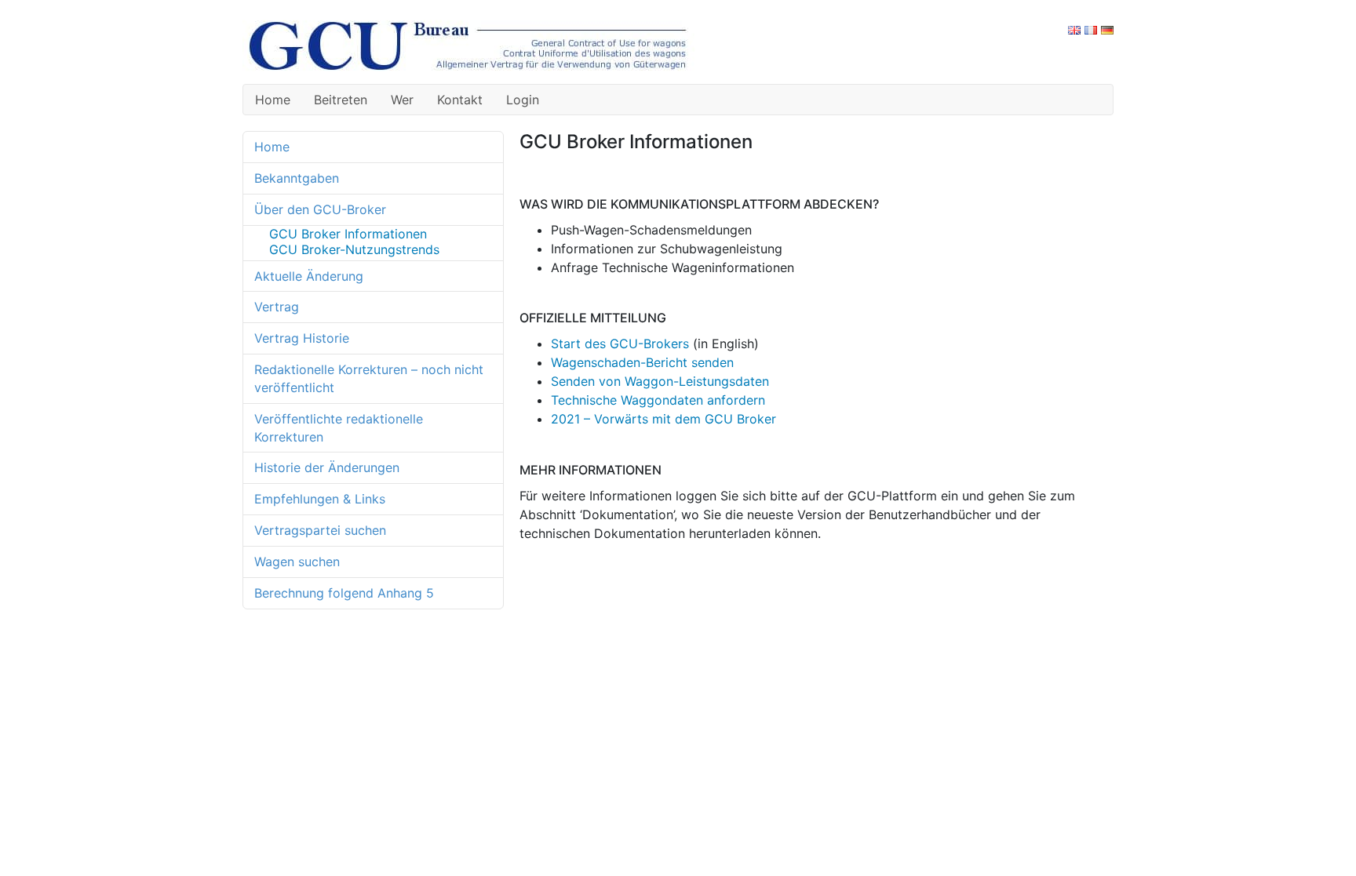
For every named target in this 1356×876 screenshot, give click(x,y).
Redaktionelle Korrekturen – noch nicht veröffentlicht (368, 378)
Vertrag (276, 306)
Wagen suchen (297, 561)
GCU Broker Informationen (348, 234)
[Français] (1090, 29)
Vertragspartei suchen (320, 530)
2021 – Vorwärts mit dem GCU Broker (663, 419)
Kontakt (460, 99)
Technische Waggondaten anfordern (658, 400)
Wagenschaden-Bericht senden (642, 362)
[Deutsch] (1107, 29)
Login (522, 99)
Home (272, 99)
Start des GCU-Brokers (620, 343)
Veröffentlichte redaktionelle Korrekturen (338, 428)
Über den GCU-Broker (320, 209)
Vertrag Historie (301, 338)
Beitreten (340, 99)
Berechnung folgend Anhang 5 (344, 593)
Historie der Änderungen (326, 467)
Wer (402, 99)
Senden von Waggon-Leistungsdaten (660, 381)
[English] (1074, 29)
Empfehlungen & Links (319, 499)
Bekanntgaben (296, 178)
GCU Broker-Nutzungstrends (354, 249)
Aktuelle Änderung (308, 276)
